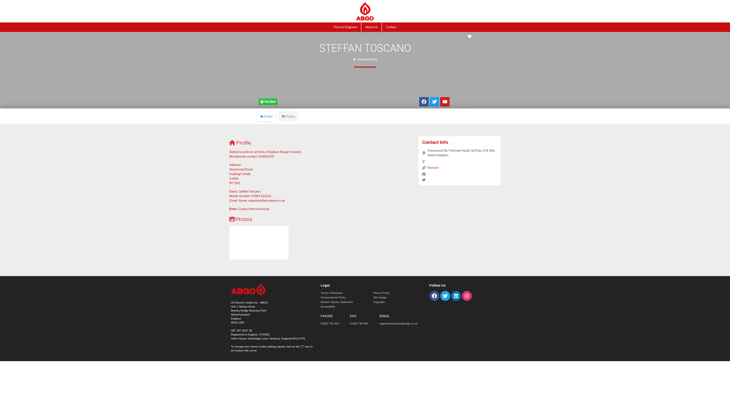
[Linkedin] (456, 296)
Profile (243, 143)
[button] (268, 101)
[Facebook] (434, 296)
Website (433, 168)
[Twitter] (445, 296)
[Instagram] (467, 296)
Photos (243, 219)
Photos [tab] (290, 116)
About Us (371, 27)
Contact (391, 27)
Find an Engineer (345, 27)
